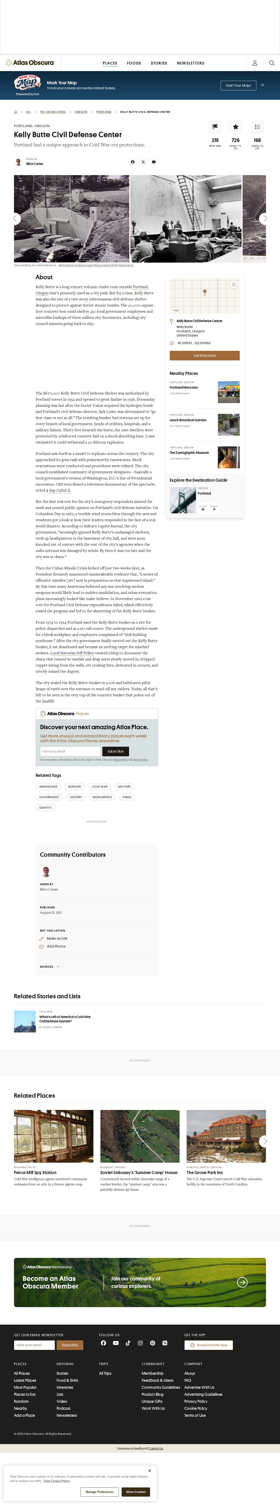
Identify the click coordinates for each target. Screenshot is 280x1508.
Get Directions (205, 355)
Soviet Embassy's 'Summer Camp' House (139, 1172)
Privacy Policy (121, 759)
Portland (140, 287)
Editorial (65, 1364)
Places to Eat (25, 1394)
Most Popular (25, 1387)
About (189, 1373)
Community (153, 1364)
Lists (60, 1394)
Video (62, 1401)
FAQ (187, 1380)
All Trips (105, 1373)
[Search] (272, 63)
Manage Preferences (100, 1492)
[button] (215, 127)
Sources (46, 966)
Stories (62, 1373)
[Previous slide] (15, 219)
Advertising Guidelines (203, 1394)
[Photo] (229, 392)
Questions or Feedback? (140, 1448)
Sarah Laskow (52, 1027)
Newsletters (67, 1415)
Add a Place (24, 1415)
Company (193, 1364)
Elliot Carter (35, 164)
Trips (103, 1364)
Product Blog (152, 1394)
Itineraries (65, 1387)
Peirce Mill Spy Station (35, 1172)
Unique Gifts (152, 1401)
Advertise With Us (199, 1387)
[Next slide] (265, 219)
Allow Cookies (136, 1492)
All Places (22, 1373)
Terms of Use (140, 759)
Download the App (212, 1345)
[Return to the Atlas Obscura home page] (30, 63)
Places (20, 1364)
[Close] (149, 1470)
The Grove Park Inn (205, 1172)
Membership (153, 1373)
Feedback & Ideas (157, 1380)
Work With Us (153, 1408)
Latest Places (25, 1380)
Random (21, 1401)
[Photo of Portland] (183, 500)
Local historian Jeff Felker (72, 653)
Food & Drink (67, 1380)
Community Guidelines (161, 1387)
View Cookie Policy (57, 1481)
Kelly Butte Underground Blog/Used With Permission (96, 265)
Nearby (20, 1408)
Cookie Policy (195, 1408)
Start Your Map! (238, 85)
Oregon (42, 293)
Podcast (64, 1408)
